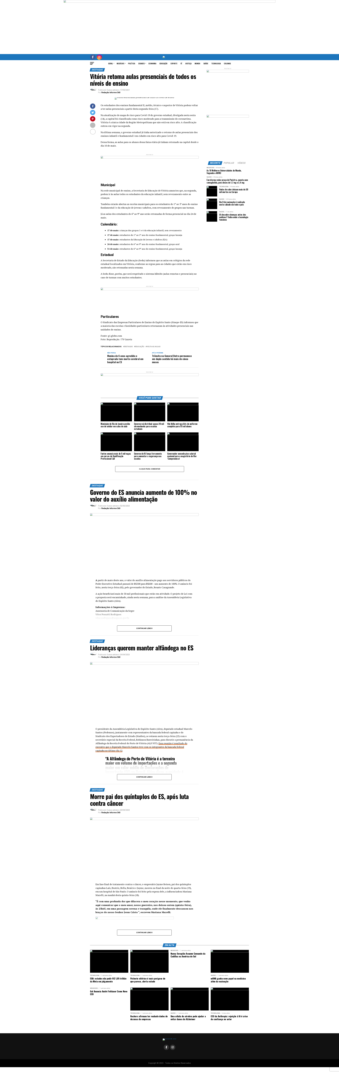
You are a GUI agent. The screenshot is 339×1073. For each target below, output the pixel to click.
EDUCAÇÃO (139, 347)
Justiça (188, 63)
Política (131, 63)
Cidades (141, 63)
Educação (163, 63)
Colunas (227, 63)
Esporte (174, 63)
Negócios (120, 63)
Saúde (205, 63)
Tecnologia (216, 63)
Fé (181, 63)
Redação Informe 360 (110, 92)
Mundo (197, 63)
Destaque (128, 347)
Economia (152, 63)
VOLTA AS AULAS (153, 347)
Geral (110, 63)
